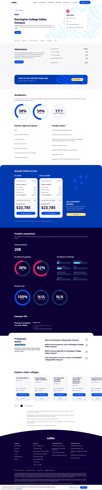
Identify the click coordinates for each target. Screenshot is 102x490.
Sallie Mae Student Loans (77, 445)
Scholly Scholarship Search (58, 452)
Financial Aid (58, 2)
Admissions (16, 40)
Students (43, 40)
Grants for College (37, 464)
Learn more (18, 61)
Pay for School (66, 2)
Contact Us (16, 448)
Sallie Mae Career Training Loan (78, 455)
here (59, 421)
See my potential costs (26, 213)
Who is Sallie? (17, 445)
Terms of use (40, 470)
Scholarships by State (38, 456)
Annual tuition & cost (33, 40)
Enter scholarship (76, 79)
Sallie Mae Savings (75, 458)
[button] (49, 470)
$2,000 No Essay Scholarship (58, 445)
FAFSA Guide (36, 462)
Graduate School (42, 2)
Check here (28, 56)
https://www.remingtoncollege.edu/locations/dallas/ (43, 328)
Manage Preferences (74, 487)
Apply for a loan (84, 2)
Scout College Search (38, 445)
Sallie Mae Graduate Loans (77, 448)
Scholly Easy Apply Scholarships (59, 455)
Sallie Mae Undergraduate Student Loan (79, 452)
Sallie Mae (16, 451)
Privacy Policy (19, 488)
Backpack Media (18, 456)
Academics (24, 40)
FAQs (56, 40)
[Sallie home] (21, 2)
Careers (16, 454)
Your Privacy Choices (30, 470)
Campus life (49, 40)
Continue (84, 487)
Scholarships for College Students (41, 451)
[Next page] (21, 406)
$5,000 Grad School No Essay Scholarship (58, 449)
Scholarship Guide (37, 448)
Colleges (35, 2)
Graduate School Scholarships (40, 454)
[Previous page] (15, 406)
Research (16, 459)
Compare (18, 32)
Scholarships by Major (38, 459)
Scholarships (50, 2)
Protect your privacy (19, 470)
